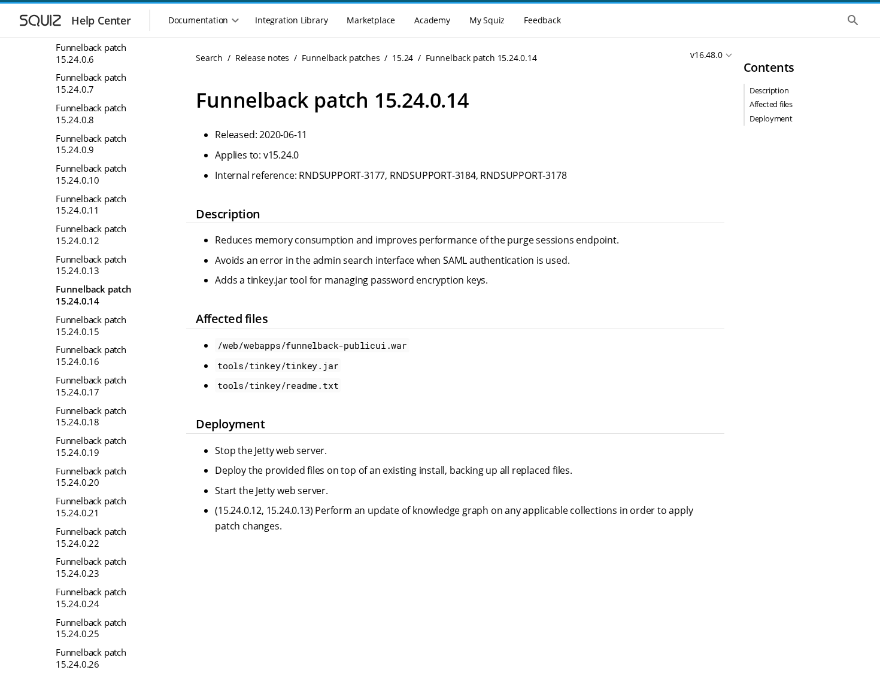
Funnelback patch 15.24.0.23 (91, 567)
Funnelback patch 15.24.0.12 (91, 234)
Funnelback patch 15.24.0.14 (94, 295)
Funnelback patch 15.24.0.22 (91, 537)
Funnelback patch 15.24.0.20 (91, 477)
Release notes (262, 57)
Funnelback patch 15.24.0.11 (91, 205)
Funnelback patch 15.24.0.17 (91, 386)
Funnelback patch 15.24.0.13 (91, 265)
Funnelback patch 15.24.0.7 (91, 83)
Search (209, 57)
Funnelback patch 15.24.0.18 (91, 416)
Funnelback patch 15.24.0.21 (91, 507)
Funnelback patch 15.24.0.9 (91, 144)
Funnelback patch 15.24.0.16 (91, 355)
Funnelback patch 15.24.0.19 (91, 446)
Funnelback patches (341, 57)
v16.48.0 (706, 54)
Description (769, 90)
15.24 (402, 57)
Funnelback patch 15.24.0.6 (91, 53)
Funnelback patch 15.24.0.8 (91, 114)
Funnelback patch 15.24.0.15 (91, 325)
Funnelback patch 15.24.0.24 (91, 598)
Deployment (771, 118)
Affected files (771, 104)
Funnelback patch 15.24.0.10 (91, 174)
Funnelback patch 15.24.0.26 (91, 658)
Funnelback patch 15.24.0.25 (91, 628)
